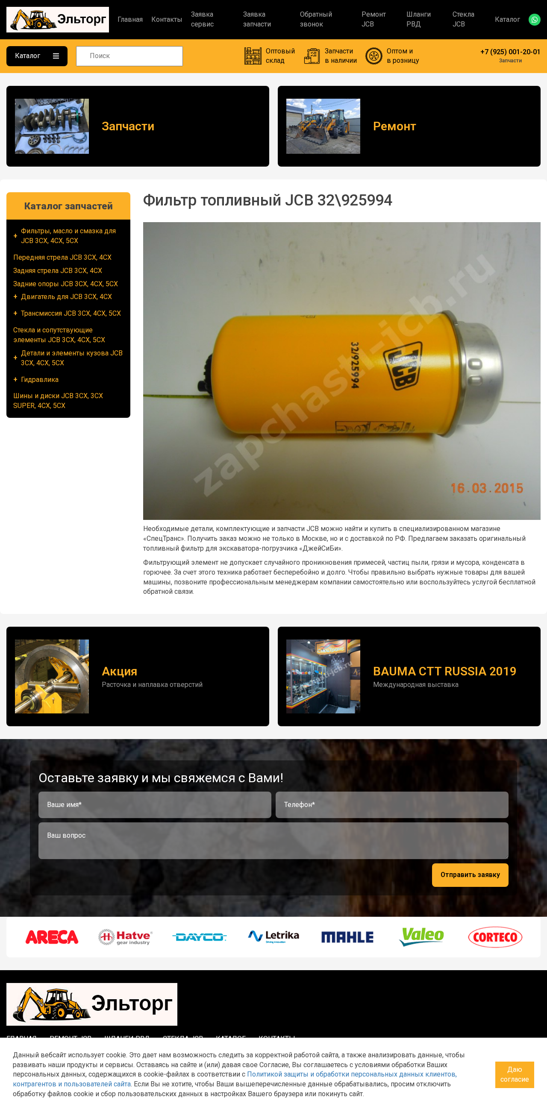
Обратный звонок (316, 19)
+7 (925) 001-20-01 (510, 52)
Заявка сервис (202, 19)
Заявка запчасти (257, 19)
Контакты (166, 19)
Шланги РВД (418, 19)
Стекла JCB (463, 19)
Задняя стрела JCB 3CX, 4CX (57, 271)
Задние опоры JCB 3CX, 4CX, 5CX (65, 284)
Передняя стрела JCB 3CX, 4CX (62, 257)
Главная (130, 19)
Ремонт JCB (374, 19)
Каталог (507, 19)
